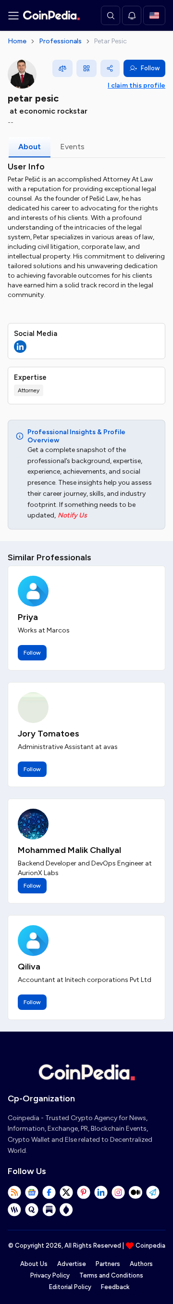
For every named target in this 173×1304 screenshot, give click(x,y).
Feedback (115, 1287)
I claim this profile (136, 85)
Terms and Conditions (111, 1275)
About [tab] (29, 146)
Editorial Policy (70, 1287)
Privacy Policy (50, 1275)
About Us (34, 1263)
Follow (150, 68)
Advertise (71, 1263)
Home (17, 41)
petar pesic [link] (110, 41)
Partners (108, 1263)
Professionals (60, 41)
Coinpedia (150, 1245)
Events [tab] (72, 146)
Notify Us (72, 515)
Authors (141, 1263)
